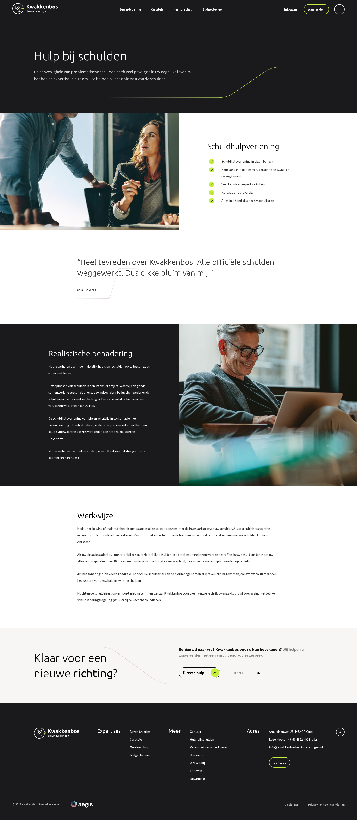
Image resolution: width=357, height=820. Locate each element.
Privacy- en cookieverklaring (326, 804)
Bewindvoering (130, 9)
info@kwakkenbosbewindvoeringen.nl (296, 747)
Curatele (157, 9)
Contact (195, 731)
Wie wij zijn (197, 755)
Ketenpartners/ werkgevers (209, 747)
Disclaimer (291, 804)
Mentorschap (183, 9)
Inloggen (290, 9)
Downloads (198, 778)
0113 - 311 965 (251, 673)
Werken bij (197, 763)
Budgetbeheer (212, 9)
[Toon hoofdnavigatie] (338, 9)
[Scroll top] (340, 732)
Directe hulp (193, 672)
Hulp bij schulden (202, 739)
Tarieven (196, 771)
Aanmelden (316, 9)
